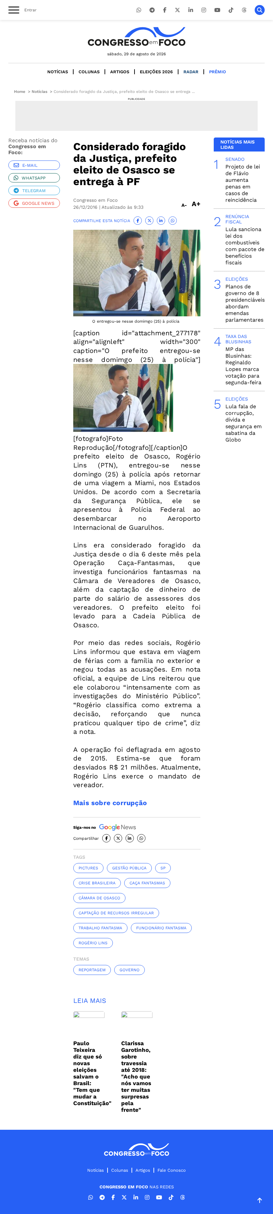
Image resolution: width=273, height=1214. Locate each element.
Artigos (119, 71)
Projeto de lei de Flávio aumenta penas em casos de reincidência (242, 183)
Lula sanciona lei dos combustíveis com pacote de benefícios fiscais (244, 246)
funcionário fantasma (161, 928)
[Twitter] (177, 10)
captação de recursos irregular (116, 913)
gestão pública (129, 868)
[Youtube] (217, 10)
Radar (190, 71)
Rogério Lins (93, 943)
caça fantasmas (147, 883)
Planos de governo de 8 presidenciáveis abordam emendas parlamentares (245, 303)
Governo (129, 970)
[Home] (136, 36)
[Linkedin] (190, 10)
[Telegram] (152, 10)
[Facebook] (164, 10)
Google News (38, 203)
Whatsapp (34, 177)
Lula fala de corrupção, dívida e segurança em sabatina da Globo (243, 423)
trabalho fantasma (100, 928)
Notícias (57, 71)
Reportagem (92, 970)
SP (162, 868)
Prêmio (217, 71)
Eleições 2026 (156, 71)
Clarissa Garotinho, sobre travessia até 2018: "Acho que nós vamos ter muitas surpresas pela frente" (136, 1076)
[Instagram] (203, 10)
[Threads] (244, 10)
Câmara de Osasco (99, 898)
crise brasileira (97, 883)
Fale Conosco (171, 1170)
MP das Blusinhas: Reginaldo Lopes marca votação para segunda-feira (243, 366)
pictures (88, 868)
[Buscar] (260, 10)
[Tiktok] (231, 10)
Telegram (34, 190)
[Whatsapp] (138, 10)
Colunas (89, 71)
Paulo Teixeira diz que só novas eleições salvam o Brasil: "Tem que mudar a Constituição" (92, 1073)
